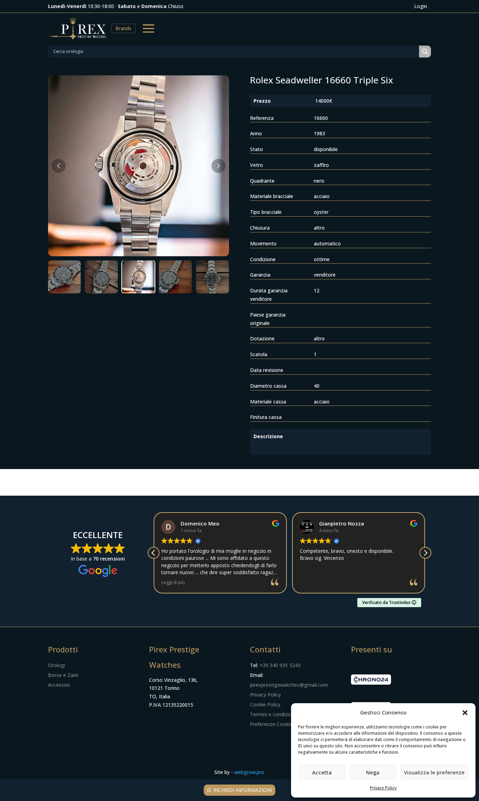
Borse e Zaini (63, 675)
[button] (464, 712)
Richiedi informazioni (243, 790)
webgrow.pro (249, 772)
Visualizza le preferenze (434, 772)
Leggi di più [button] (173, 582)
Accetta (322, 772)
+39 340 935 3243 (280, 665)
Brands (123, 28)
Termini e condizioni (273, 714)
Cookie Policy (265, 704)
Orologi (56, 665)
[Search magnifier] (425, 51)
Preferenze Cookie (271, 724)
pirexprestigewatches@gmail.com (289, 684)
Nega (372, 772)
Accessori (59, 684)
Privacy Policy (383, 788)
